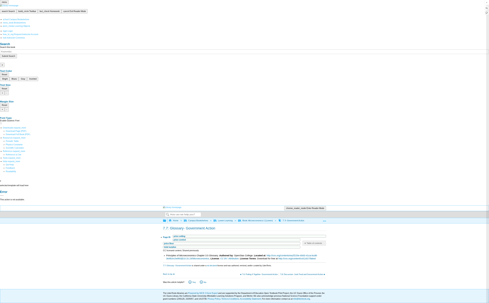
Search (167, 214)
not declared (212, 265)
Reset (4, 74)
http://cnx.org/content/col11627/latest (297, 258)
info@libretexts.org (301, 299)
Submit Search (8, 56)
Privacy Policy (214, 299)
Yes (194, 282)
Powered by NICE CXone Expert (203, 293)
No (205, 282)
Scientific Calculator (15, 148)
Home (175, 220)
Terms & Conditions (230, 299)
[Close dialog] (2, 195)
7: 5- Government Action (293, 220)
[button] (10, 168)
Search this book (7, 47)
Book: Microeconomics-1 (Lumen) (257, 220)
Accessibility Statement (250, 299)
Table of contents (314, 243)
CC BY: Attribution (229, 258)
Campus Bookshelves (198, 220)
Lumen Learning (225, 220)
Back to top (167, 274)
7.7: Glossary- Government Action (177, 265)
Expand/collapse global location (324, 220)
